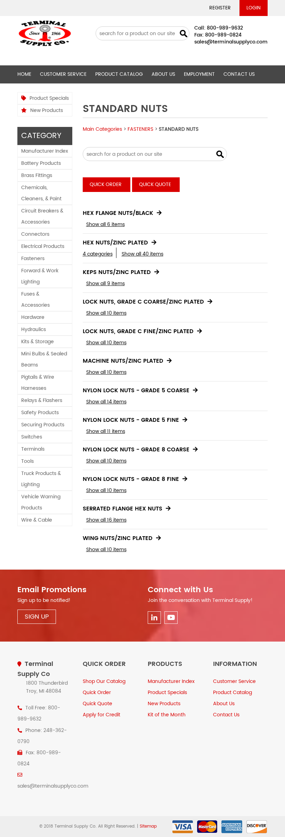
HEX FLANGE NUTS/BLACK (118, 213)
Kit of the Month (167, 715)
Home (24, 74)
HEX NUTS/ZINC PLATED (115, 242)
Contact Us (239, 74)
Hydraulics (33, 329)
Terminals (32, 449)
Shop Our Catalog (104, 681)
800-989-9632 (225, 28)
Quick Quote (155, 184)
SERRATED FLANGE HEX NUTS (122, 508)
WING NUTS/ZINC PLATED (118, 538)
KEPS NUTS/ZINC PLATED (117, 272)
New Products (46, 110)
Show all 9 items (105, 284)
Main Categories (102, 129)
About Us (163, 74)
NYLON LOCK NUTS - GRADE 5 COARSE (136, 390)
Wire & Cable (36, 520)
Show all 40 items (142, 254)
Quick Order (106, 184)
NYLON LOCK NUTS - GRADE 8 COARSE (136, 449)
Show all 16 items (106, 520)
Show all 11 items (105, 431)
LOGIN (253, 8)
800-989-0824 (223, 35)
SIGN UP (37, 617)
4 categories (98, 254)
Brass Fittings (36, 175)
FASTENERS (140, 129)
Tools (27, 461)
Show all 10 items (106, 313)
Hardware (32, 317)
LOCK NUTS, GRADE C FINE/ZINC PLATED (138, 331)
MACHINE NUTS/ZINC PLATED (123, 360)
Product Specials (49, 98)
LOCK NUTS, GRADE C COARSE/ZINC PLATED (143, 301)
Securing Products (42, 425)
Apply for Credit (101, 715)
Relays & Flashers (41, 400)
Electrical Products (42, 246)
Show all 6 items (105, 224)
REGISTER (220, 8)
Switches (31, 437)
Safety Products (40, 413)
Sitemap (148, 826)
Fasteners (32, 259)
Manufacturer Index (44, 151)
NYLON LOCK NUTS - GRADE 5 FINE (131, 420)
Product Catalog (119, 74)
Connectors (35, 234)
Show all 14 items (106, 402)
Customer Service (63, 74)
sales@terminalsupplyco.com (231, 42)
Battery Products (41, 163)
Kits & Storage (37, 342)
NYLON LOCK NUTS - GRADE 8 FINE (131, 479)
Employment (199, 74)
